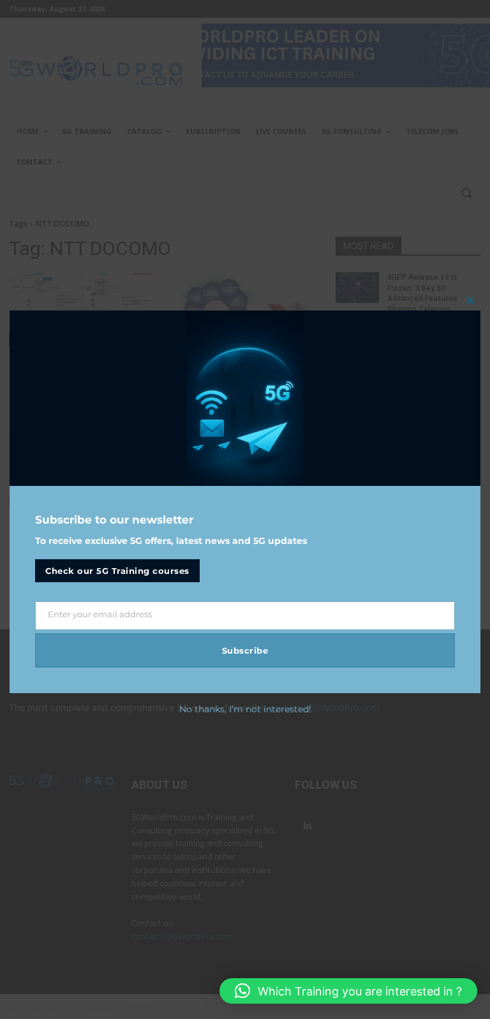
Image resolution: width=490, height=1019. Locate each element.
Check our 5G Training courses (117, 571)
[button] (348, 991)
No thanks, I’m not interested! (245, 709)
